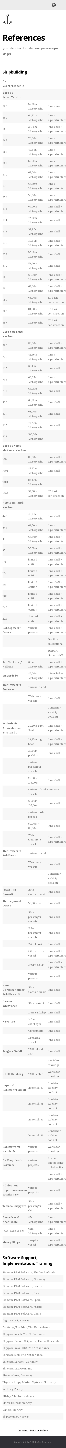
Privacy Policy (39, 1430)
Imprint (23, 1430)
